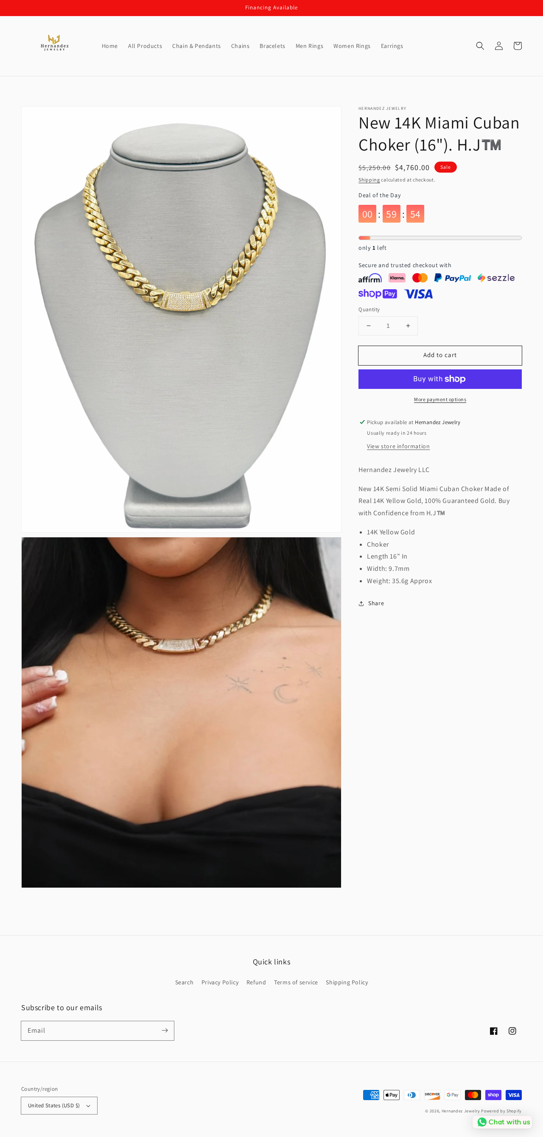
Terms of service (296, 982)
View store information (398, 446)
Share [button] (376, 603)
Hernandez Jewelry (461, 1111)
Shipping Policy (347, 982)
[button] (480, 45)
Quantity (369, 309)
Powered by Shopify (501, 1111)
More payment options (440, 399)
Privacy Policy (220, 982)
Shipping (369, 179)
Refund (256, 982)
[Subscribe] (164, 1030)
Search (184, 982)
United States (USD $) (54, 1105)
